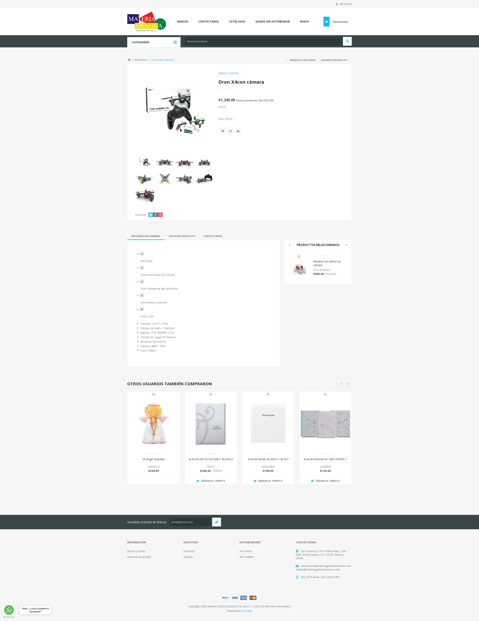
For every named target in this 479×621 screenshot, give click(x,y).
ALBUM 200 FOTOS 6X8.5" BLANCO (154, 459)
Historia (188, 557)
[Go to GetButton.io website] (9, 617)
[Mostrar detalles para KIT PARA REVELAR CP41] (325, 423)
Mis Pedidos (247, 557)
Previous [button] (289, 245)
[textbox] (263, 41)
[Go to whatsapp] (9, 610)
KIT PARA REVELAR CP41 (325, 459)
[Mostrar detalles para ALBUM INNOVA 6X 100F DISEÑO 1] (268, 423)
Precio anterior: (247, 100)
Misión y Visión (136, 551)
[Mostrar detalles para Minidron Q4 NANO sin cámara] (298, 269)
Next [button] (346, 245)
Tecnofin (247, 611)
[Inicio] (129, 60)
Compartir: (141, 214)
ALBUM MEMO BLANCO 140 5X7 (211, 459)
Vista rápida (299, 256)
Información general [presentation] (145, 236)
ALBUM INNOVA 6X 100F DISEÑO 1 (268, 459)
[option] (318, 267)
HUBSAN (233, 73)
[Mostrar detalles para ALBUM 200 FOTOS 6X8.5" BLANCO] (153, 423)
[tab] (145, 236)
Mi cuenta (346, 4)
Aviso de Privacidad (139, 557)
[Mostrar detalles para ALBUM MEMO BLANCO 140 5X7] (211, 423)
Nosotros (189, 551)
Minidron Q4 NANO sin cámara (327, 263)
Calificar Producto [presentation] (182, 236)
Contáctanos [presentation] (212, 236)
